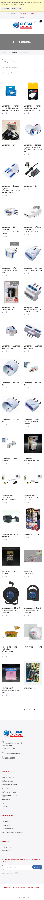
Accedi (4, 113)
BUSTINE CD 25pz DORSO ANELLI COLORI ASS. (10, 690)
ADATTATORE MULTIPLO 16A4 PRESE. (33, 347)
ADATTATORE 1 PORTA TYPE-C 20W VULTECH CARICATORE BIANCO (10, 108)
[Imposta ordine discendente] (39, 73)
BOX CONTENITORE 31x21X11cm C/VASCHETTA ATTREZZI (9, 650)
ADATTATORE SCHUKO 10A (11, 384)
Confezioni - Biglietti (9, 785)
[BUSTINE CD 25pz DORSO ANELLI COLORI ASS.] (11, 673)
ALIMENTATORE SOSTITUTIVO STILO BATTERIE (31, 497)
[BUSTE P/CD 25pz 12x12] (33, 632)
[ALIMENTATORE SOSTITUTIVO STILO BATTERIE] (33, 480)
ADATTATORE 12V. (9, 145)
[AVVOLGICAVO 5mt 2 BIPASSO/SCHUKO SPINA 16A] (33, 593)
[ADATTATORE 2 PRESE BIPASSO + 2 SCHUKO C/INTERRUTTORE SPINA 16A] (33, 130)
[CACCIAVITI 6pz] (33, 673)
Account (21, 17)
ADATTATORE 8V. (30, 186)
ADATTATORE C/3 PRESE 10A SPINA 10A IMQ (10, 270)
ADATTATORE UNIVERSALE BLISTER (31, 460)
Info (20, 9)
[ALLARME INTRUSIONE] (33, 519)
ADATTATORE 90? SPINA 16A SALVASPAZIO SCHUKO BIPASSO (10, 230)
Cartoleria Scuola (8, 781)
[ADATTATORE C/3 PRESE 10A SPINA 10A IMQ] (11, 253)
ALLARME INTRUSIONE (32, 534)
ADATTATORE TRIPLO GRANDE (10, 460)
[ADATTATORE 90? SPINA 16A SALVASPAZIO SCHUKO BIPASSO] (11, 212)
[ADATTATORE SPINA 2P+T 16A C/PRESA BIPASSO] (33, 404)
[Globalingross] (22, 25)
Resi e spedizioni (8, 829)
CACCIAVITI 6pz (30, 688)
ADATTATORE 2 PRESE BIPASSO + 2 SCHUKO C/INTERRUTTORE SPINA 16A (33, 148)
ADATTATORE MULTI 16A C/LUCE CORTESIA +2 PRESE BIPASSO (32, 309)
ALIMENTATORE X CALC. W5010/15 (11, 535)
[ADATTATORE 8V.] (33, 171)
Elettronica (6, 799)
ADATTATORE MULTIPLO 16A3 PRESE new (11, 347)
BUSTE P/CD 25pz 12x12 (33, 647)
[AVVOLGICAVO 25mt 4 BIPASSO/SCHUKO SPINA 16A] (11, 593)
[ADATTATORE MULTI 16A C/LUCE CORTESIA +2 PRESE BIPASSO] (33, 292)
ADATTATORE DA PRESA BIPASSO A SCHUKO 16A (33, 269)
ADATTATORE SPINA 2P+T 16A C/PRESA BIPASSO (31, 422)
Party (3, 803)
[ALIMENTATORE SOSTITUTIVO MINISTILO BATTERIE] (11, 480)
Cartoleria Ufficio (8, 777)
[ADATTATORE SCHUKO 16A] (33, 368)
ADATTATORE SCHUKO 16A (33, 384)
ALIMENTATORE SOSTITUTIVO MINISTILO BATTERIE (9, 497)
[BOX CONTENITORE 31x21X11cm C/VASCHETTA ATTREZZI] (11, 632)
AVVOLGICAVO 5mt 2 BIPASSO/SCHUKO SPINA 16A (32, 610)
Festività (5, 807)
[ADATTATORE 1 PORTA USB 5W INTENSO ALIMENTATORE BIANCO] (33, 91)
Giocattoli (5, 788)
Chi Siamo (5, 821)
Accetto (6, 9)
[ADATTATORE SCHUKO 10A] (11, 368)
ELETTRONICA (13, 53)
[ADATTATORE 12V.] (11, 130)
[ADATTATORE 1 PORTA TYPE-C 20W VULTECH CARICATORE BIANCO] (11, 91)
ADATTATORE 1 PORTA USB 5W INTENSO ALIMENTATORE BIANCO (33, 108)
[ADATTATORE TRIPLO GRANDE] (11, 443)
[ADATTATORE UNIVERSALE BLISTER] (33, 443)
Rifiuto (14, 9)
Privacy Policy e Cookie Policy (12, 832)
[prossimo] (34, 709)
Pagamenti (6, 825)
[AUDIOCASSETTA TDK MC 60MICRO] (11, 556)
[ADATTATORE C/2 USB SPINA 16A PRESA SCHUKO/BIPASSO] (33, 212)
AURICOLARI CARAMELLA (28, 572)
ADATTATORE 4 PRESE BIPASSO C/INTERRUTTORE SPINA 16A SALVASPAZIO (11, 189)
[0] (40, 23)
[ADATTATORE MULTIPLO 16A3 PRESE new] (11, 331)
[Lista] (13, 61)
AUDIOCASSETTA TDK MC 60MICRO (10, 572)
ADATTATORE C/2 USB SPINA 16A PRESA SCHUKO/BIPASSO (32, 229)
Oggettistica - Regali (9, 796)
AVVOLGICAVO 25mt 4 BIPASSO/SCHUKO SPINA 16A (11, 610)
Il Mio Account (7, 847)
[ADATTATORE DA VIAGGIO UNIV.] (11, 292)
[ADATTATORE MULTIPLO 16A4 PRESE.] (33, 331)
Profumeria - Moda (9, 792)
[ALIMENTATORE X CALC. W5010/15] (11, 519)
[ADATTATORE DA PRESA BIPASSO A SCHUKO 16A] (33, 253)
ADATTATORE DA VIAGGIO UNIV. (8, 308)
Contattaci (6, 851)
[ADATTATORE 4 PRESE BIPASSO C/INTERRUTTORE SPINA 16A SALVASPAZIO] (11, 171)
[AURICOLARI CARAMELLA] (33, 556)
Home (4, 53)
